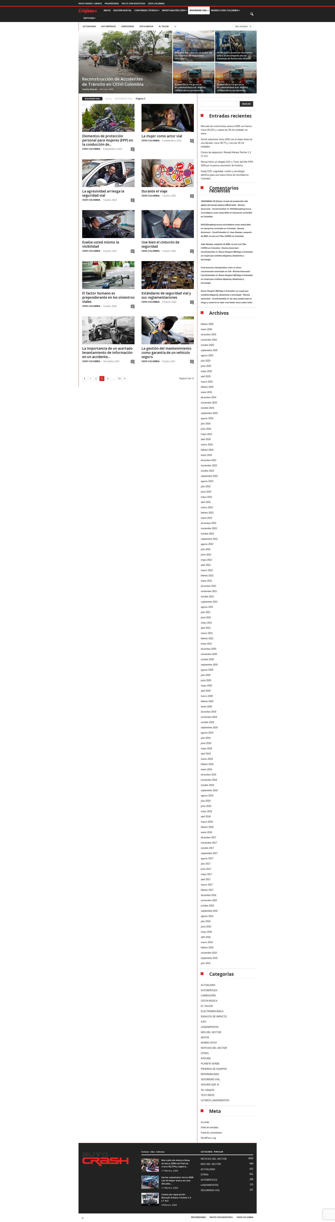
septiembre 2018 (209, 790)
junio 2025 (206, 366)
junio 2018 (206, 806)
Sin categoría (207, 1090)
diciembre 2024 (208, 397)
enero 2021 (206, 643)
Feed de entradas (209, 1127)
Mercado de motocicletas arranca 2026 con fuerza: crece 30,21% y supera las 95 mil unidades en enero (226, 130)
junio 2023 (206, 491)
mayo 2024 (206, 434)
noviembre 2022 (209, 528)
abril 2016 (206, 937)
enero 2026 (206, 329)
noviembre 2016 (209, 900)
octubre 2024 (207, 408)
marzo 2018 (207, 821)
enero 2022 (206, 580)
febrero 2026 (207, 324)
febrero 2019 (207, 764)
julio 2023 (205, 486)
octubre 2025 (207, 345)
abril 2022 (206, 565)
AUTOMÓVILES (108, 26)
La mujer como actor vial (162, 136)
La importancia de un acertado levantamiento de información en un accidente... (107, 352)
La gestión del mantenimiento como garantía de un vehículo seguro (166, 352)
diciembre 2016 (208, 895)
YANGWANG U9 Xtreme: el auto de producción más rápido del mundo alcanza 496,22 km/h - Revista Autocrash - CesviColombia (224, 205)
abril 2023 (206, 502)
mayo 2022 (206, 560)
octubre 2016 (207, 905)
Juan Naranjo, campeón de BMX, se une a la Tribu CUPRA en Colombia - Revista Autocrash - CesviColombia (223, 248)
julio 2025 (205, 360)
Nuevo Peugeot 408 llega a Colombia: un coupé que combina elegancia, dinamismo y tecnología (227, 256)
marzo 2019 (207, 759)
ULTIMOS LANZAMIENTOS (215, 1100)
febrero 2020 (207, 701)
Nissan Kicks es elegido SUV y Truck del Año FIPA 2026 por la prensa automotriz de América (227, 163)
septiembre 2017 (209, 853)
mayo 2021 (206, 622)
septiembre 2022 (209, 539)
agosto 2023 (207, 481)
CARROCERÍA (127, 26)
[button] (252, 14)
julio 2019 (205, 738)
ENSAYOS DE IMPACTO (214, 1016)
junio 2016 (206, 926)
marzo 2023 (207, 507)
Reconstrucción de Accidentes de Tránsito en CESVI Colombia (113, 81)
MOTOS (205, 1037)
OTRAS (205, 1053)
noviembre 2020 (209, 654)
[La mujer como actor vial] (168, 118)
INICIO (107, 10)
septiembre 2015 (209, 958)
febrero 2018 (207, 827)
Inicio (109, 98)
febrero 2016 (207, 947)
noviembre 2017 (209, 842)
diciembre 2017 (208, 837)
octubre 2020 (207, 659)
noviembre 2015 (209, 952)
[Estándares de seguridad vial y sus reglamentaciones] (168, 275)
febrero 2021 (207, 638)
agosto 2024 (207, 418)
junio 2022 (206, 554)
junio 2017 (206, 869)
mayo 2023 (206, 497)
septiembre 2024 (209, 413)
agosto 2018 (207, 795)
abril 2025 (206, 376)
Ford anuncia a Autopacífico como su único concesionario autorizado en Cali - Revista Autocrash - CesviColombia (226, 271)
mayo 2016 (206, 932)
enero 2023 (206, 518)
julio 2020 (205, 675)
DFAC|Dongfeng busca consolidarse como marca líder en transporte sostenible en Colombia (226, 213)
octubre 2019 (207, 722)
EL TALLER (164, 26)
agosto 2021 (207, 607)
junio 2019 (206, 743)
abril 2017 (206, 879)
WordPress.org (208, 1138)
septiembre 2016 (209, 911)
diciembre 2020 (208, 649)
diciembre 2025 (208, 334)
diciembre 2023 (208, 460)
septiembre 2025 (209, 350)
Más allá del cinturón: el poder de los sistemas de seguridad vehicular (193, 55)
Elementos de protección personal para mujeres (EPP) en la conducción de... (107, 140)
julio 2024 (205, 423)
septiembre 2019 (209, 727)
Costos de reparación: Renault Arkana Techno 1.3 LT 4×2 (226, 154)
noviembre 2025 (209, 339)
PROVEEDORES (112, 3)
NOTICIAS (89, 18)
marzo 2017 (207, 884)
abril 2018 (206, 816)
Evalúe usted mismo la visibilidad (100, 244)
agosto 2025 (207, 355)
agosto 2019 (207, 732)
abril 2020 (206, 691)
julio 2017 (205, 863)
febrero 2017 (207, 890)
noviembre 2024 (209, 402)
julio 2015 (205, 963)
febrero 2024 (207, 449)
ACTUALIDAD (89, 26)
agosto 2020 (207, 670)
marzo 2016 (207, 942)
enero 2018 (206, 832)
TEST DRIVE (207, 1095)
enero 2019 (206, 769)
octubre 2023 (207, 470)
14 (119, 378)
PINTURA (206, 1058)
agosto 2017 (207, 858)
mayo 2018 (206, 811)
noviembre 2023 (209, 465)
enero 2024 (206, 455)
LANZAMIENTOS (210, 1027)
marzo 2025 (207, 381)
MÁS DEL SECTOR (211, 1032)
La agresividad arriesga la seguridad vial (103, 193)
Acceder (205, 1122)
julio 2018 (205, 801)
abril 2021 (206, 628)
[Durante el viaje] (168, 173)
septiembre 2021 (209, 601)
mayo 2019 (206, 748)
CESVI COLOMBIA (156, 3)
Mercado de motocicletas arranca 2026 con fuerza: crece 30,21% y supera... (175, 1163)
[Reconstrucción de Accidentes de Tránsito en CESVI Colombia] (125, 62)
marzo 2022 (207, 570)
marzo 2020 (207, 696)
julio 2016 (205, 921)
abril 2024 (206, 439)
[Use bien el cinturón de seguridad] (168, 224)
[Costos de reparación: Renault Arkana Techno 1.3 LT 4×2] (150, 1199)
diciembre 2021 (208, 586)
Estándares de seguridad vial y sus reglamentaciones (166, 295)
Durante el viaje (154, 191)
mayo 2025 (206, 371)
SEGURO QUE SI (210, 1084)
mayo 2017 (206, 874)
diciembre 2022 (208, 523)
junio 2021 (206, 617)
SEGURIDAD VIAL (123, 98)
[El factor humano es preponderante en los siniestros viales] (108, 275)
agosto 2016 (207, 916)
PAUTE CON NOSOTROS (133, 3)
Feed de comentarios (211, 1132)
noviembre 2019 (209, 717)
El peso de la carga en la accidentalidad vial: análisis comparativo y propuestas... (190, 87)
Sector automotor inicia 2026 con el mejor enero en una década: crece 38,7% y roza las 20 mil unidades (226, 143)
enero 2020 (206, 706)
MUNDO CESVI (209, 1042)
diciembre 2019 (208, 711)
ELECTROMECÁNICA (212, 1011)
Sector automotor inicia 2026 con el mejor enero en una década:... (177, 1180)
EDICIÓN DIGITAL (122, 10)
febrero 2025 (207, 387)
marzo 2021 (207, 633)
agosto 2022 (207, 544)
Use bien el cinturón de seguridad (160, 244)
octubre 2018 (207, 785)
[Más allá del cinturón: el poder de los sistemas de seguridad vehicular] (193, 46)
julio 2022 (205, 549)
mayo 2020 (206, 685)
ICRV (203, 1021)
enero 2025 (206, 392)
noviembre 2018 (209, 780)
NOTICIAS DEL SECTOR (214, 1048)
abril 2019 (206, 753)
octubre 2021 (207, 596)
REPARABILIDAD (210, 1074)
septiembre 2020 (209, 664)
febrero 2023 (207, 512)
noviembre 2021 (209, 591)
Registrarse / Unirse (90, 3)
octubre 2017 (207, 848)
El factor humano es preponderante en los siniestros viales (108, 297)
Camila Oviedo (89, 89)
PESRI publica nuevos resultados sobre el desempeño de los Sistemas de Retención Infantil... (234, 55)
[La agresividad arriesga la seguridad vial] (108, 173)
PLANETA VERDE (210, 1063)
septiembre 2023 (209, 476)
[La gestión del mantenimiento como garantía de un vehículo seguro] (168, 330)
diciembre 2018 (208, 774)
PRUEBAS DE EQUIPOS (214, 1069)
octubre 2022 (207, 533)
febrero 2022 (207, 575)
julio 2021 (205, 612)
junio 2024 (206, 429)
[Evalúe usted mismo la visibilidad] (108, 224)
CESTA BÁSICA (146, 26)
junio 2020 (206, 680)
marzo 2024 (207, 444)
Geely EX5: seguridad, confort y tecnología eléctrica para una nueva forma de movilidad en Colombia (225, 175)
